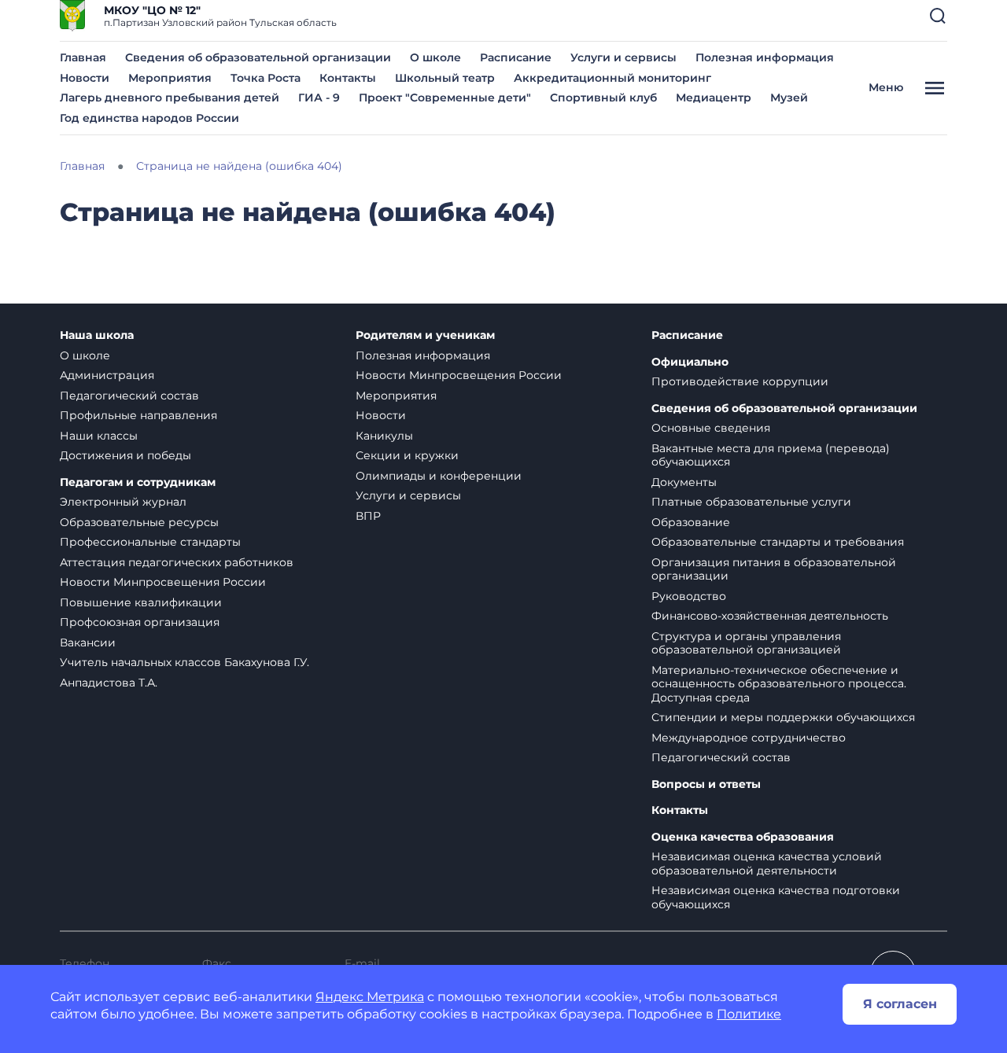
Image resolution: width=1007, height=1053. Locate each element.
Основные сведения (710, 428)
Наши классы (99, 436)
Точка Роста (266, 78)
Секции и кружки (407, 455)
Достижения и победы (125, 455)
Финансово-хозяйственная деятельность (769, 616)
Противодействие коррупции (739, 381)
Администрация (107, 375)
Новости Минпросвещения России (163, 582)
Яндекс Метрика (369, 996)
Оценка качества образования (742, 837)
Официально (690, 362)
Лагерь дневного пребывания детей (169, 97)
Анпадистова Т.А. (108, 683)
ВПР (368, 516)
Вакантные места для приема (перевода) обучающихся (770, 455)
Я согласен (900, 1003)
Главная (83, 57)
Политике (749, 1014)
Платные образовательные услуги (751, 502)
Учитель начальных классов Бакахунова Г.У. (184, 662)
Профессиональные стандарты (150, 542)
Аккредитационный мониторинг (612, 78)
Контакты (347, 78)
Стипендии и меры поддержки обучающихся (783, 717)
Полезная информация (764, 57)
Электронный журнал (123, 502)
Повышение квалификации (141, 602)
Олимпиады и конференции (439, 476)
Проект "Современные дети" (445, 97)
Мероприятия (170, 78)
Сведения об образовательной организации (258, 57)
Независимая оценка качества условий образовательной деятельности (766, 863)
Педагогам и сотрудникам (138, 482)
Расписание (515, 57)
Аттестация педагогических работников (176, 562)
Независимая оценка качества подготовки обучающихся (775, 897)
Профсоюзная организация (139, 622)
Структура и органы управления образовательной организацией (746, 643)
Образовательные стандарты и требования (777, 542)
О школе (435, 57)
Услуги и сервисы (623, 57)
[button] (937, 15)
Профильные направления (138, 415)
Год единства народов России (149, 118)
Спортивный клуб (603, 97)
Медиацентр (713, 97)
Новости (84, 78)
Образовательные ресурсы (139, 522)
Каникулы (384, 436)
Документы (684, 482)
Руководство (688, 596)
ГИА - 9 (319, 97)
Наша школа (97, 335)
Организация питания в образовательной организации (773, 569)
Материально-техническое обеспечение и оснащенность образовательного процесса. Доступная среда (778, 684)
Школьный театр (445, 78)
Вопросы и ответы (706, 784)
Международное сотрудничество (748, 738)
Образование (690, 522)
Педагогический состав (129, 395)
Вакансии (88, 642)
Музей (789, 97)
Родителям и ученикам (425, 335)
